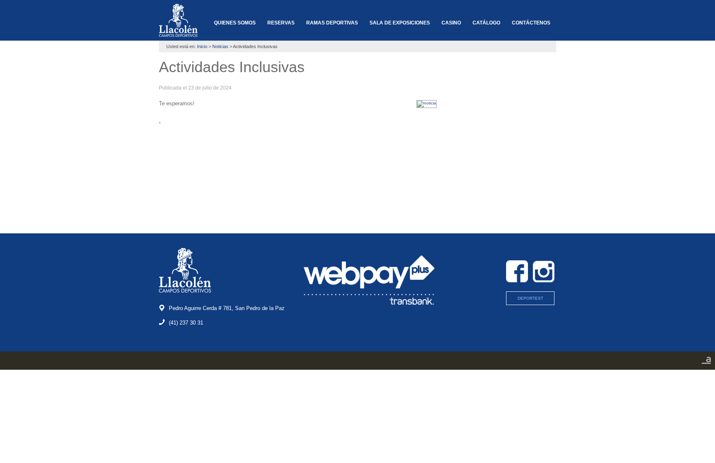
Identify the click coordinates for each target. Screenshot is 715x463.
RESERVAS (281, 23)
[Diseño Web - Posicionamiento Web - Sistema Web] (706, 363)
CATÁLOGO (486, 23)
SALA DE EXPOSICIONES (399, 23)
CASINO (451, 23)
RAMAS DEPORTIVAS (332, 23)
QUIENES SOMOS (235, 23)
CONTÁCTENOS (531, 23)
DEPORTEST (530, 298)
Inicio (202, 46)
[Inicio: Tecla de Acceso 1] (178, 20)
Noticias (220, 46)
